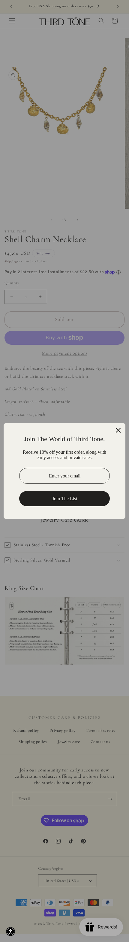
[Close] (118, 430)
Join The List (64, 498)
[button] (10, 931)
